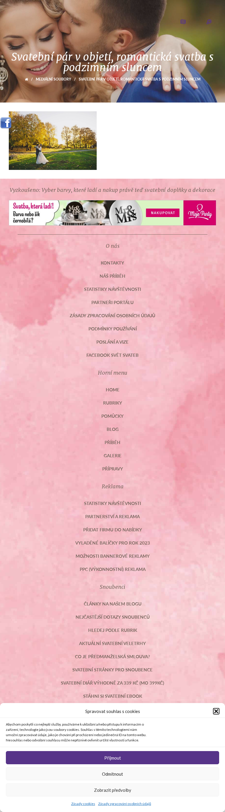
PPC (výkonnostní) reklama (113, 569)
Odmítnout (112, 774)
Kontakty (112, 263)
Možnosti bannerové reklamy (113, 556)
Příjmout (112, 757)
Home (113, 389)
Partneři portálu (112, 302)
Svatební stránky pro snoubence (112, 669)
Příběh (112, 442)
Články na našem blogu (113, 604)
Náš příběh (112, 276)
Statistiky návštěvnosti (112, 289)
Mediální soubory (53, 79)
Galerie (113, 455)
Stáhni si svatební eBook (112, 696)
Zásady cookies (83, 803)
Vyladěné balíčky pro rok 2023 (112, 543)
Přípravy (112, 468)
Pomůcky (112, 416)
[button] (216, 711)
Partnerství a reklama (112, 516)
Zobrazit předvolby (112, 790)
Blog (113, 429)
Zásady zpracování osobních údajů (124, 803)
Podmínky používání (112, 328)
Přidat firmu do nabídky (112, 529)
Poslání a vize (112, 342)
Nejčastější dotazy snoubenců (113, 617)
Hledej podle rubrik (112, 630)
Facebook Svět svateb (112, 355)
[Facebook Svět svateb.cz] (6, 121)
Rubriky (112, 403)
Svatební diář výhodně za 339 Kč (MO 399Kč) (112, 683)
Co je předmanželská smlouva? (112, 656)
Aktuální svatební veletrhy (112, 643)
